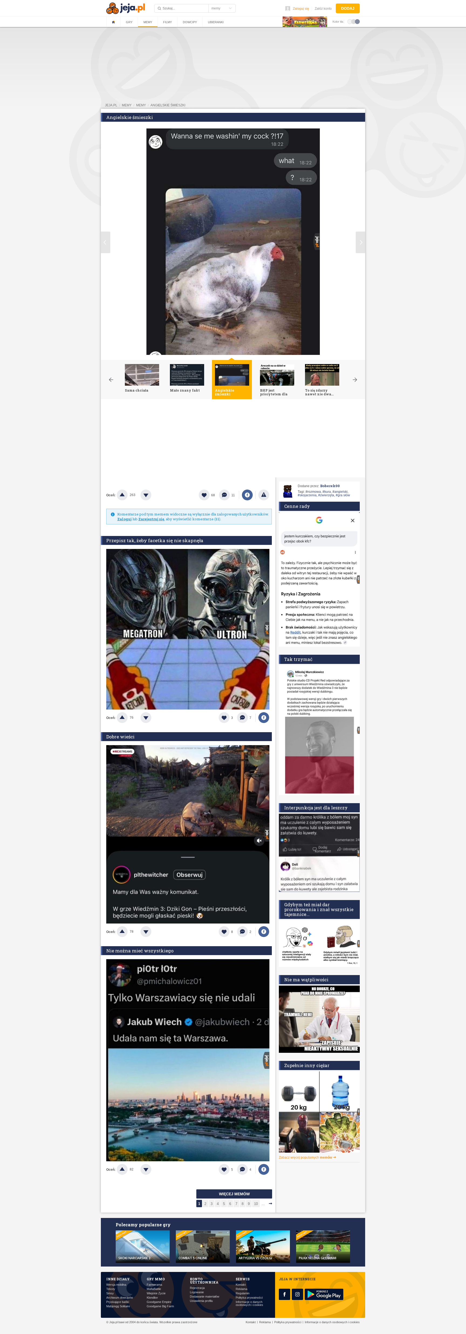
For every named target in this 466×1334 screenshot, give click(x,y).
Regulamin (242, 1293)
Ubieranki (216, 22)
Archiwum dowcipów (119, 1297)
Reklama (241, 1289)
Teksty (110, 1289)
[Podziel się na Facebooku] (247, 495)
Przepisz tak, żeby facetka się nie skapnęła (154, 540)
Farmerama (154, 1284)
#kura (327, 492)
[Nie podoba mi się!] (152, 495)
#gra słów (343, 495)
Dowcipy (190, 22)
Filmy (167, 22)
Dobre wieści (120, 737)
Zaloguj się (301, 9)
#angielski (340, 492)
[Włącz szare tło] (353, 21)
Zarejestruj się (151, 519)
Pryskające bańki (117, 1302)
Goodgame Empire (159, 1302)
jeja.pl (111, 105)
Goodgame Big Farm (160, 1306)
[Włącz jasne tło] (349, 21)
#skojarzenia (307, 495)
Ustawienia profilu (201, 1300)
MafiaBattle (154, 1289)
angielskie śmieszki (167, 105)
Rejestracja (197, 1288)
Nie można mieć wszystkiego (140, 951)
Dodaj (347, 8)
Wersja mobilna (116, 1284)
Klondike (152, 1297)
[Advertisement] (233, 439)
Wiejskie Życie (156, 1293)
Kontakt (241, 1284)
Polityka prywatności (249, 1297)
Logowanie (197, 1292)
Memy (147, 22)
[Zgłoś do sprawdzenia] (264, 495)
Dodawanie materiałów (204, 1296)
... (263, 1204)
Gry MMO (156, 1279)
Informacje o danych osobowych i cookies (249, 1303)
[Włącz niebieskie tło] (357, 21)
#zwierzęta (326, 495)
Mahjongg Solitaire (118, 1306)
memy (127, 105)
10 (256, 1204)
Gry (129, 22)
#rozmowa (313, 492)
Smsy (110, 1293)
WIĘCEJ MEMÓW (234, 1194)
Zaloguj (124, 519)
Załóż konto (323, 9)
